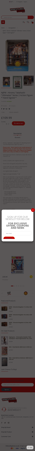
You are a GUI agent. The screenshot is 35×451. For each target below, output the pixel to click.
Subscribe (9, 239)
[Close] (33, 210)
